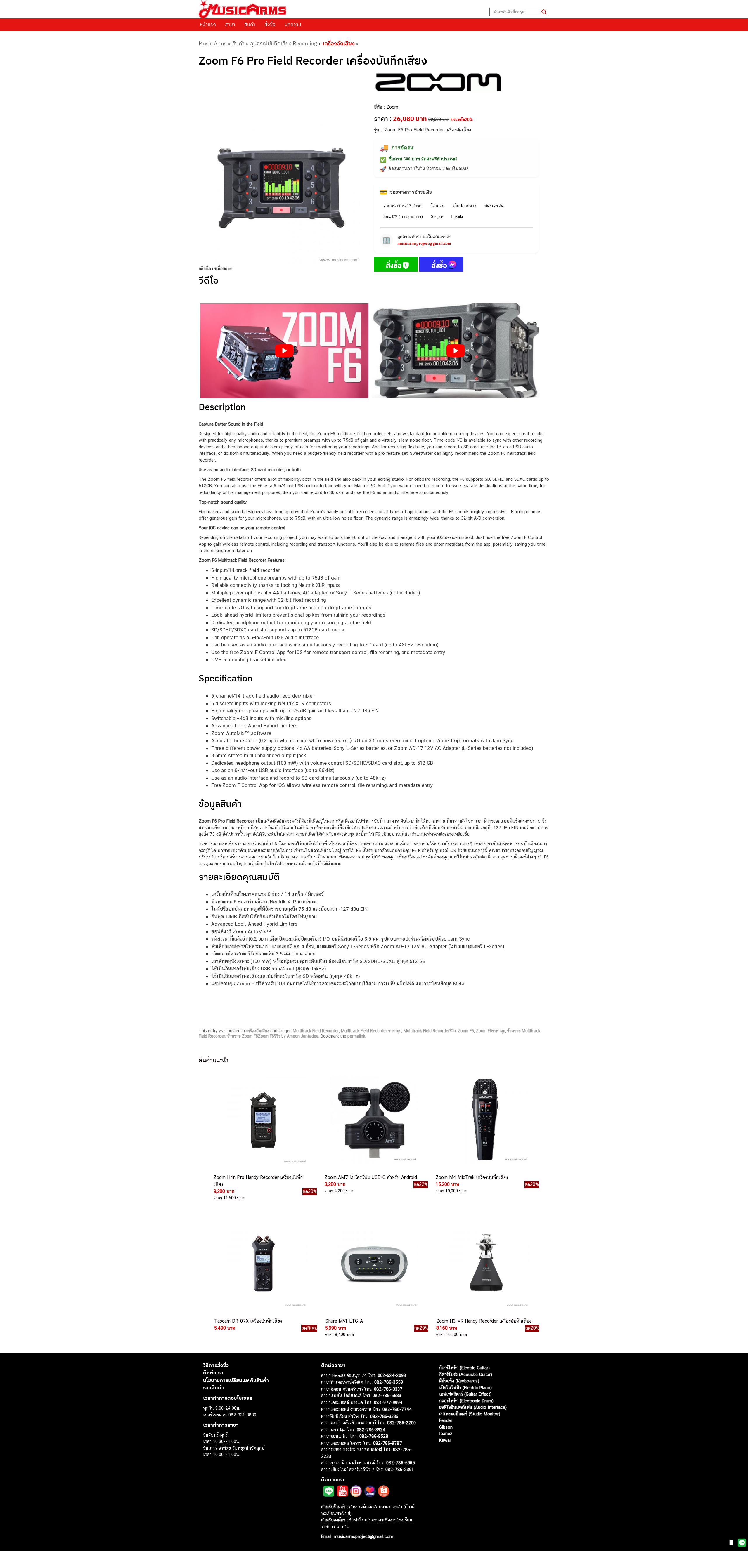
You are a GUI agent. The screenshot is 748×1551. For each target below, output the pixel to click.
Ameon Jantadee (302, 1036)
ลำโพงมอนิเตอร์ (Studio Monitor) (469, 1413)
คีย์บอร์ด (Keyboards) (459, 1380)
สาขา (230, 24)
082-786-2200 (401, 1422)
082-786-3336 (384, 1416)
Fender (445, 1420)
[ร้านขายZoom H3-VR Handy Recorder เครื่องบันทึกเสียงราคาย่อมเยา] (485, 1263)
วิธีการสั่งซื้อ (216, 1365)
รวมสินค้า (213, 1387)
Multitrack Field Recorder (316, 1030)
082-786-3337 (388, 1389)
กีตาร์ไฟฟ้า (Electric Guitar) (464, 1367)
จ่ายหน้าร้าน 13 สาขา (403, 206)
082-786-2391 (399, 1469)
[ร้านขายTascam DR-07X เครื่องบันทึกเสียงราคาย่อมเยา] (263, 1263)
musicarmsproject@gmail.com (424, 243)
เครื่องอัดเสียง (339, 43)
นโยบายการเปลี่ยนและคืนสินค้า (236, 1380)
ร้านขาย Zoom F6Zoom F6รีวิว (253, 1036)
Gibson (446, 1427)
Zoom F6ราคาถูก (490, 1030)
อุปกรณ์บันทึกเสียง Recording (283, 43)
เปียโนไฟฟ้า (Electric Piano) (465, 1387)
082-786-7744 (397, 1409)
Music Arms (213, 43)
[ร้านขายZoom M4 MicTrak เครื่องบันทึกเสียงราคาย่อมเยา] (484, 1119)
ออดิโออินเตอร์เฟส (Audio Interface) (473, 1407)
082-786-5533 (387, 1395)
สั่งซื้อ (270, 24)
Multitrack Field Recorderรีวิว (430, 1030)
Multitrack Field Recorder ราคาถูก (371, 1030)
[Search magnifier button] (544, 12)
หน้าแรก (208, 24)
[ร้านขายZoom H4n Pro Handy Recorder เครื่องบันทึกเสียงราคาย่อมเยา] (262, 1119)
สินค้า (249, 24)
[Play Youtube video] (284, 350)
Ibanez (445, 1433)
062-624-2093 (392, 1375)
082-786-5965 (400, 1462)
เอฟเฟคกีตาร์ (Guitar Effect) (465, 1394)
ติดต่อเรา (213, 1372)
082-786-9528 (373, 1436)
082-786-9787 (387, 1443)
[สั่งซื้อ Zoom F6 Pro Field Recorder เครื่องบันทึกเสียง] (396, 265)
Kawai (445, 1440)
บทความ (293, 24)
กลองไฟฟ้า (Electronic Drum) (466, 1400)
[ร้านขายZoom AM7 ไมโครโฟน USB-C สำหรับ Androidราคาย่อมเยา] (373, 1119)
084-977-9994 (388, 1402)
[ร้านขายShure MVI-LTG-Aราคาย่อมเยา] (374, 1263)
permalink (356, 1036)
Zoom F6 (466, 1030)
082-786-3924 (371, 1429)
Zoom (392, 107)
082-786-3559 (388, 1382)
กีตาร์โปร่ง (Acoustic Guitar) (465, 1374)
